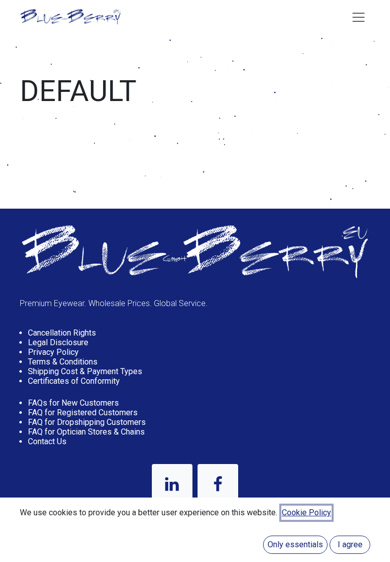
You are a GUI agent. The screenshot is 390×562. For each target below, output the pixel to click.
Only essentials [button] (295, 544)
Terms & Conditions (63, 362)
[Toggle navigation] (358, 17)
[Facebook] (218, 484)
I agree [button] (350, 544)
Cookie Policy (306, 512)
